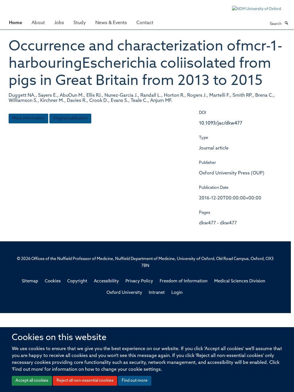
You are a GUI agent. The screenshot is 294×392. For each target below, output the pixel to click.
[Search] (286, 23)
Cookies (53, 281)
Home (15, 23)
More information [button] (28, 118)
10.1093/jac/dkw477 (220, 123)
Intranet (157, 293)
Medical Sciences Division (239, 281)
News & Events (111, 23)
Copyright (77, 281)
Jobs (59, 23)
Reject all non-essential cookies (85, 381)
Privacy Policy (139, 281)
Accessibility (106, 281)
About (38, 23)
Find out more (135, 381)
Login (177, 293)
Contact (144, 23)
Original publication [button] (70, 118)
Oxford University (124, 293)
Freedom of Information (184, 281)
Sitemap (30, 281)
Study (80, 23)
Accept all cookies (32, 381)
